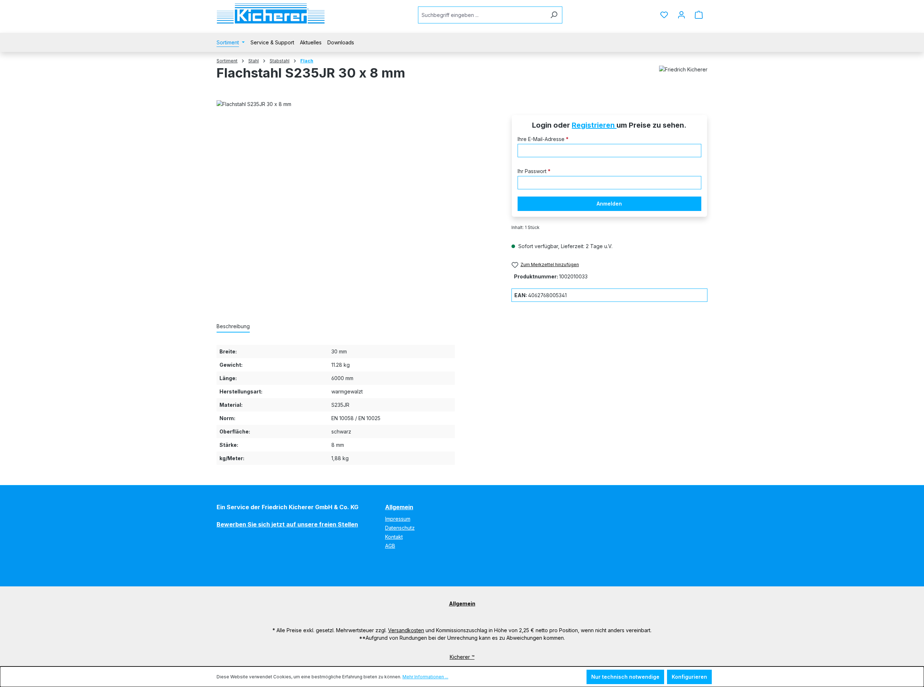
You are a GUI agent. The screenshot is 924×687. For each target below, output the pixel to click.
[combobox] (482, 14)
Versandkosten (406, 630)
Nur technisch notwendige (625, 677)
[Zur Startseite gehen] (271, 13)
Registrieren (594, 125)
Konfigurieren (689, 677)
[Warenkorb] (698, 15)
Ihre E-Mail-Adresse (543, 139)
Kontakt (394, 537)
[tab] (233, 327)
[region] (356, 190)
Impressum (397, 519)
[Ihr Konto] (681, 15)
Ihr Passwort (534, 171)
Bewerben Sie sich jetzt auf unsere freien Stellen (287, 524)
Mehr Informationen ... (425, 676)
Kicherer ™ (462, 657)
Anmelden (609, 204)
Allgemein (399, 507)
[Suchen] (553, 14)
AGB (390, 546)
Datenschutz (400, 528)
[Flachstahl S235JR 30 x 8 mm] (357, 190)
